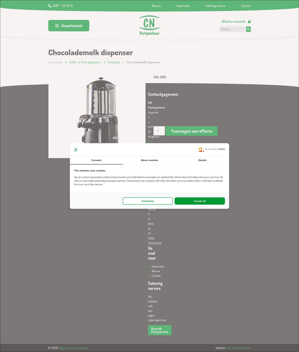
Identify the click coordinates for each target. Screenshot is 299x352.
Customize (148, 201)
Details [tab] (202, 160)
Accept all (200, 201)
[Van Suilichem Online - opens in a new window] (212, 149)
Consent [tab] (96, 160)
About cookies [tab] (149, 160)
